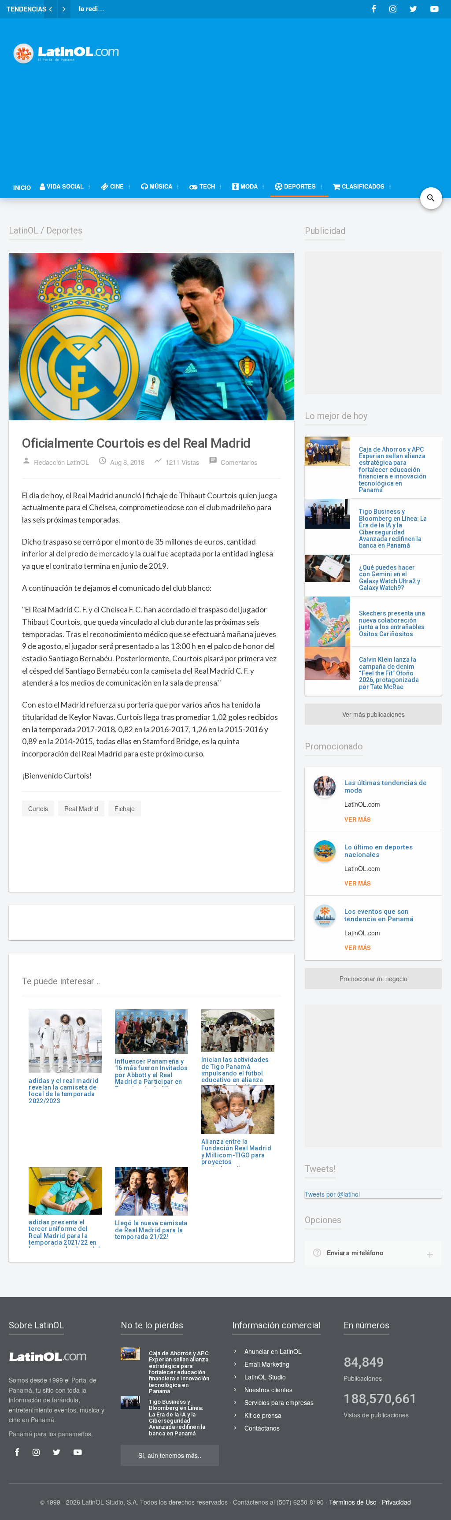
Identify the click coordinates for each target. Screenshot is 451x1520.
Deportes (64, 230)
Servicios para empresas (279, 1402)
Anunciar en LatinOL (273, 1351)
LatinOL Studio (265, 1376)
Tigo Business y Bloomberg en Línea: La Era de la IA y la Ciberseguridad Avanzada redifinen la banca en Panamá (393, 528)
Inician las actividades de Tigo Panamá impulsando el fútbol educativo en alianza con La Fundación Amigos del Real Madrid (237, 1076)
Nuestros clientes (268, 1389)
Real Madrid (81, 808)
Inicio (22, 187)
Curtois (38, 808)
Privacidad (396, 1502)
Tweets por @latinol (332, 1194)
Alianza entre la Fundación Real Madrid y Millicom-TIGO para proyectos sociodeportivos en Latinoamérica (236, 1158)
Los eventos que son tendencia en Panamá (379, 915)
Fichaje (125, 808)
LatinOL (23, 230)
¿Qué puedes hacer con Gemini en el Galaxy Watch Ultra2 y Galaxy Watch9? (389, 577)
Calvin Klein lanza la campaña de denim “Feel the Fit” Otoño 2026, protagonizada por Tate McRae (389, 673)
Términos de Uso (353, 1502)
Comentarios (233, 461)
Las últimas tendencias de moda (385, 786)
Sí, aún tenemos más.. (169, 1455)
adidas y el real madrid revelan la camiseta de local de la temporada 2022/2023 (63, 1091)
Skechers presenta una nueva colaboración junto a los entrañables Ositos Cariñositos (392, 623)
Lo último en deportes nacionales (378, 851)
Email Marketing (266, 1364)
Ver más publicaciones (373, 714)
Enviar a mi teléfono (355, 1252)
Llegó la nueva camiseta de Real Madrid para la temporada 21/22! (151, 1230)
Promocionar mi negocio (373, 978)
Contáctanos (262, 1428)
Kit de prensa (262, 1415)
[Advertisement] (295, 91)
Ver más (357, 819)
